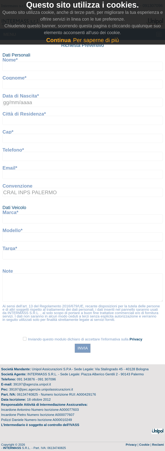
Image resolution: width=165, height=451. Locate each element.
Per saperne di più (96, 40)
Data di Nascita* (20, 96)
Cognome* (14, 77)
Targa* (9, 248)
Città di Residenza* (24, 114)
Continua (58, 40)
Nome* (10, 59)
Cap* (7, 132)
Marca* (10, 212)
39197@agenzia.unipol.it (32, 384)
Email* (9, 168)
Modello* (12, 230)
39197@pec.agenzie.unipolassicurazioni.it (41, 389)
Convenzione (17, 186)
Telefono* (13, 150)
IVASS (74, 425)
